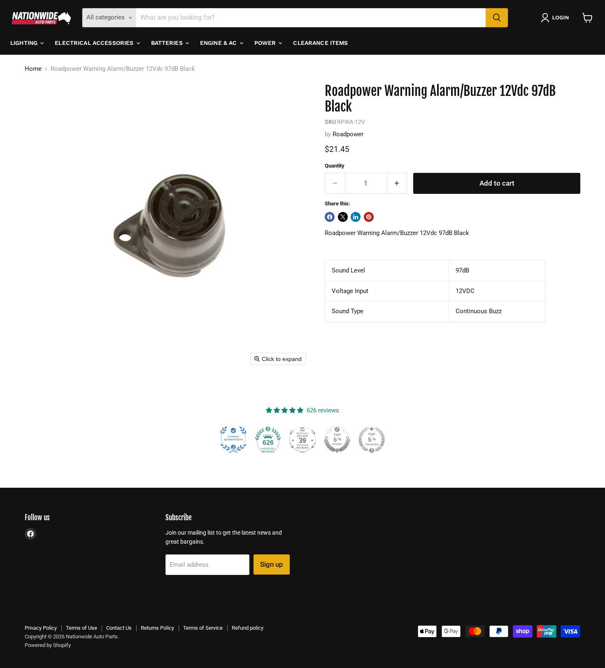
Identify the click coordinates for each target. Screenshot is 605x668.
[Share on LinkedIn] (356, 217)
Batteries (167, 43)
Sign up (271, 564)
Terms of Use (81, 628)
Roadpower (348, 134)
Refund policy (247, 628)
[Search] (497, 17)
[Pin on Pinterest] (369, 217)
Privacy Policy (41, 628)
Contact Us (119, 628)
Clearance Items (320, 43)
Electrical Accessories (95, 43)
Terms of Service (203, 628)
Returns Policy (157, 628)
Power (266, 43)
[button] (556, 18)
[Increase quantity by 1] (397, 183)
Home (33, 68)
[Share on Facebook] (330, 217)
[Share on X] (343, 217)
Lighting (24, 43)
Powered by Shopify (48, 645)
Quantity (334, 166)
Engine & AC (219, 43)
